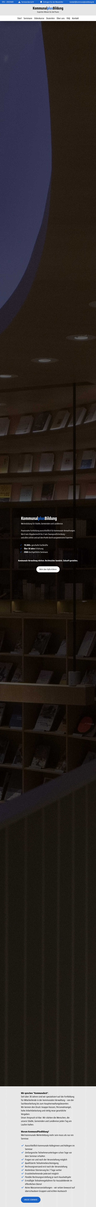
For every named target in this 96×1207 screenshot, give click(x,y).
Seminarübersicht (27, 1)
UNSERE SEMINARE (31, 1199)
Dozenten (50, 18)
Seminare (28, 18)
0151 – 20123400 (8, 1)
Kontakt (75, 18)
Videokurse (39, 18)
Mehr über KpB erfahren (48, 569)
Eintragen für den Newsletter (53, 1)
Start (19, 18)
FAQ (68, 18)
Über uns (61, 18)
